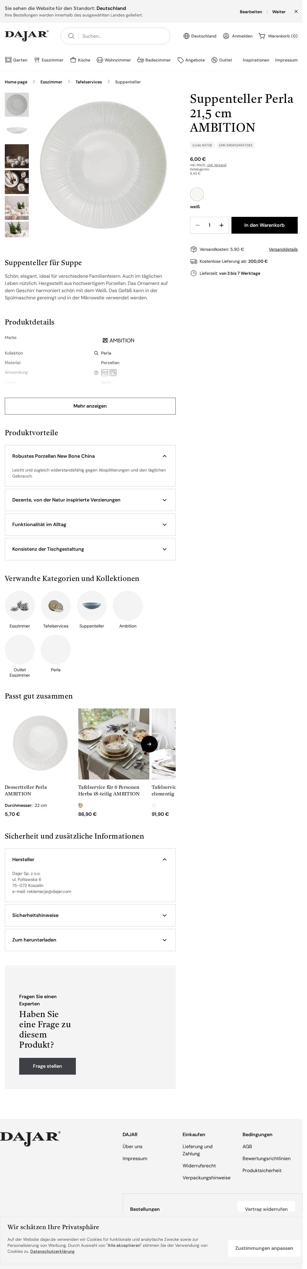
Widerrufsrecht (199, 1166)
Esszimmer (51, 82)
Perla (106, 353)
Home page (16, 82)
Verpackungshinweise (207, 1178)
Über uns (132, 1146)
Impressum (286, 60)
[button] (90, 456)
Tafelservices (89, 82)
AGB (247, 1146)
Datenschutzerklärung (52, 1251)
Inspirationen (256, 60)
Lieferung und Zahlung (198, 1150)
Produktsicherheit (262, 1170)
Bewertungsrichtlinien (267, 1158)
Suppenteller (128, 82)
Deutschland (203, 36)
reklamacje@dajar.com (49, 891)
